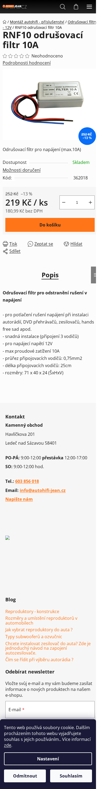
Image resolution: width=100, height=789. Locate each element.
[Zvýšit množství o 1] (90, 202)
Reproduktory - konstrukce (32, 611)
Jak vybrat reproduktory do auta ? (39, 630)
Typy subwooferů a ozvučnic (33, 636)
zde (7, 745)
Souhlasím (71, 776)
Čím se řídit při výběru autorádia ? (39, 659)
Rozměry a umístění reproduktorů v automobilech (41, 620)
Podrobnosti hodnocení (27, 63)
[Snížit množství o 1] (64, 202)
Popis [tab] (50, 274)
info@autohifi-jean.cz (43, 490)
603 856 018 (27, 481)
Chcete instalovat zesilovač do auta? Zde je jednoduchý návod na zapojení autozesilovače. (48, 648)
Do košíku (50, 225)
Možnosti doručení (22, 170)
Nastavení (48, 759)
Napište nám (19, 499)
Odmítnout (25, 776)
